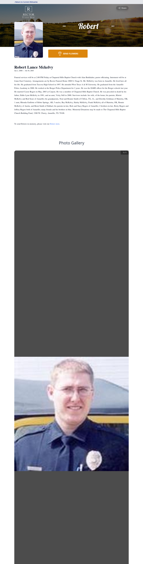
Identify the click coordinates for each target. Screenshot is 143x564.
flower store (54, 123)
